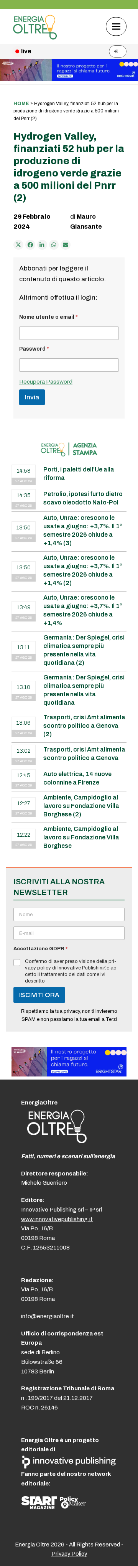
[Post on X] (18, 245)
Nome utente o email (48, 317)
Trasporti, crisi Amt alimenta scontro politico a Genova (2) (84, 725)
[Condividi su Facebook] (30, 245)
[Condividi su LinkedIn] (42, 245)
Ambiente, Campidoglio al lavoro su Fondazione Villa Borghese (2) (81, 806)
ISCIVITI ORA (39, 995)
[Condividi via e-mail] (66, 245)
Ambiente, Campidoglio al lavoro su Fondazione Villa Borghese (81, 837)
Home (21, 103)
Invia (32, 397)
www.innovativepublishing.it (57, 1219)
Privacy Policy (69, 1554)
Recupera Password (45, 382)
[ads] (69, 1074)
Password (34, 349)
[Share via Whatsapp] (54, 245)
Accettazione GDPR (40, 948)
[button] (116, 26)
